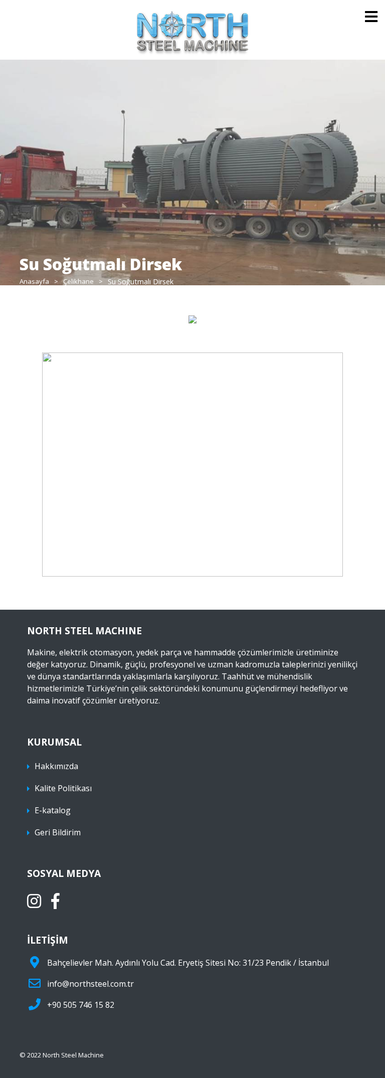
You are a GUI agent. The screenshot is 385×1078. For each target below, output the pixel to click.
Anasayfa (34, 281)
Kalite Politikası (63, 788)
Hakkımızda (56, 766)
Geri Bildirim (58, 832)
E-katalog (53, 810)
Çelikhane (78, 281)
